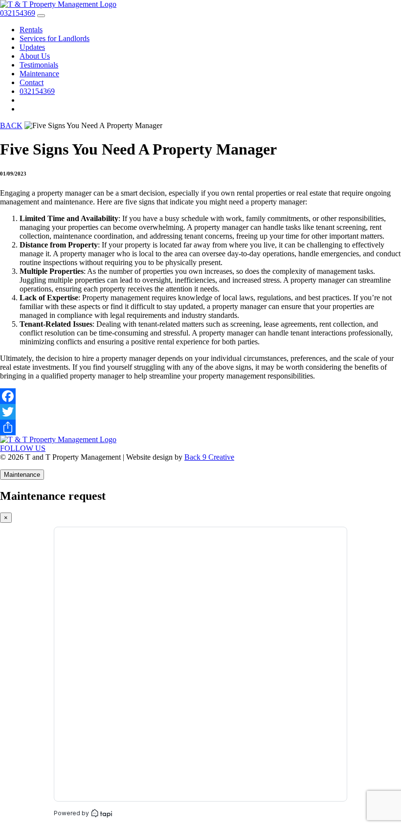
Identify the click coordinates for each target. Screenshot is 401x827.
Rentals (31, 29)
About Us (35, 56)
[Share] (200, 427)
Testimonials (39, 65)
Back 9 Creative (209, 457)
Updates (32, 47)
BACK (11, 125)
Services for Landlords (54, 38)
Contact (32, 82)
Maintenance (39, 73)
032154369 (37, 91)
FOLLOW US (22, 448)
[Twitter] (200, 412)
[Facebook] (200, 396)
